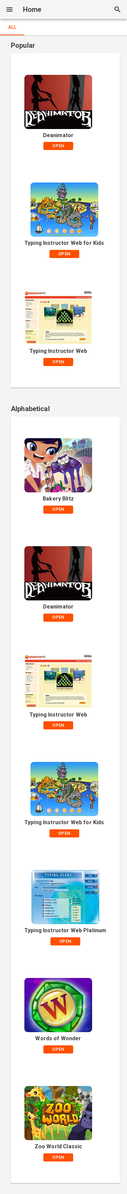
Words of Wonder (58, 1038)
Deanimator (58, 135)
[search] (117, 9)
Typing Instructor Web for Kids (64, 243)
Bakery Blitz (58, 498)
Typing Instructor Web (58, 351)
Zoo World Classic (58, 1146)
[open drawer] (9, 9)
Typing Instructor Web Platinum (65, 930)
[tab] (12, 27)
